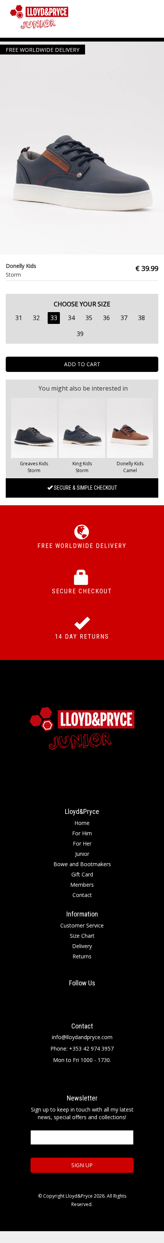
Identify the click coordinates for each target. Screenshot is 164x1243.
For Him (82, 833)
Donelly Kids (130, 463)
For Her (82, 843)
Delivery (82, 946)
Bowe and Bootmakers (82, 864)
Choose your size (82, 304)
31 (18, 318)
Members (82, 884)
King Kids (82, 463)
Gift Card (82, 874)
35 (88, 318)
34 (71, 318)
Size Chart (82, 935)
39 (80, 334)
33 (53, 318)
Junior (82, 853)
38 (141, 318)
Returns (82, 956)
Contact (82, 895)
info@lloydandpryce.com (82, 1037)
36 (106, 318)
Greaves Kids (34, 463)
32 (36, 318)
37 (124, 318)
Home (82, 823)
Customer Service (82, 925)
